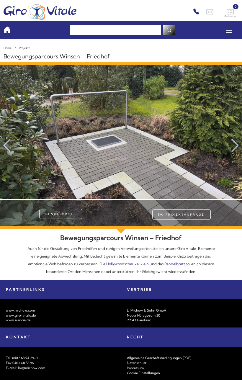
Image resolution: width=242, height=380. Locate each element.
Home (8, 48)
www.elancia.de (18, 320)
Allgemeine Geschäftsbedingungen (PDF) (159, 358)
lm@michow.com (31, 368)
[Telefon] (195, 11)
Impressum (135, 368)
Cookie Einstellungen (143, 373)
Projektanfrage (184, 214)
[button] (235, 145)
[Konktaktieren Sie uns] (209, 11)
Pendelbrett (60, 214)
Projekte (24, 48)
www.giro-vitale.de (21, 315)
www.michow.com (20, 310)
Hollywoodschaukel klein (127, 264)
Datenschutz (137, 363)
